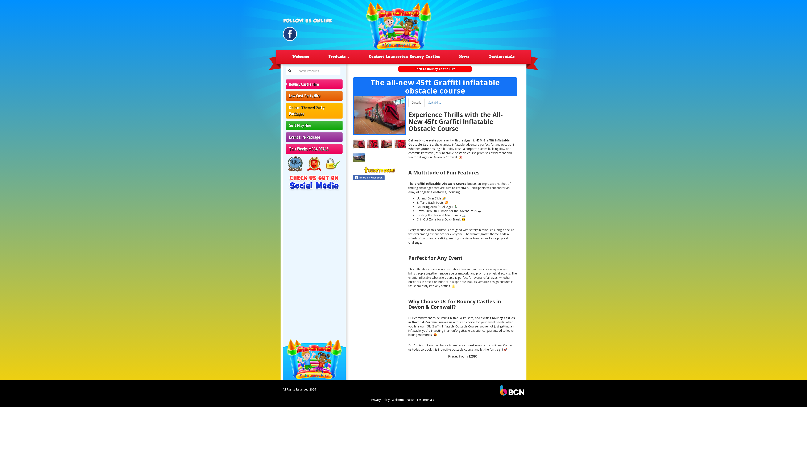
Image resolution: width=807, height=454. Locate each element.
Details (416, 102)
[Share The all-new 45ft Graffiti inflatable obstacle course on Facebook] (379, 177)
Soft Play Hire (300, 125)
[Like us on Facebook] (290, 34)
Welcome (300, 56)
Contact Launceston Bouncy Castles (404, 56)
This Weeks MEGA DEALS (309, 149)
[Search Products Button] (290, 71)
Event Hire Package (304, 137)
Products (337, 56)
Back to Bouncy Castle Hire (435, 69)
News (464, 56)
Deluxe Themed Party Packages (306, 111)
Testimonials (502, 56)
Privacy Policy (380, 400)
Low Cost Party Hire (304, 96)
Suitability (434, 102)
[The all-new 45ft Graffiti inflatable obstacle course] (379, 115)
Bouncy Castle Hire (304, 84)
